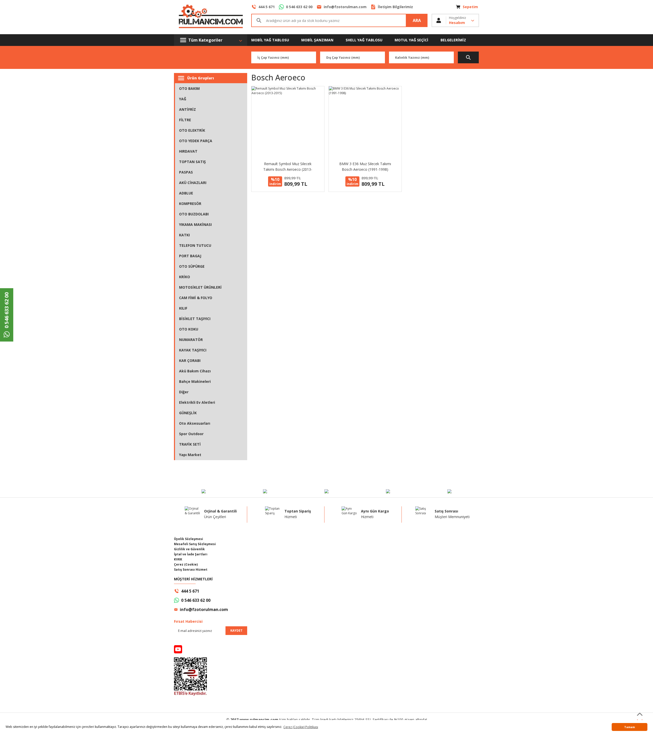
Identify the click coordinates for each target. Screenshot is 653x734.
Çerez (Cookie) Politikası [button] (300, 727)
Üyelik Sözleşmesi (188, 539)
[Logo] (210, 17)
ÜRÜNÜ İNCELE (288, 115)
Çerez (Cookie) (186, 564)
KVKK (178, 559)
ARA (417, 20)
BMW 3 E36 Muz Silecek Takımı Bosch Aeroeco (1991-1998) (365, 166)
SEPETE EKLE (288, 129)
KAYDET (236, 630)
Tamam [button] (629, 727)
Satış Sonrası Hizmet (190, 569)
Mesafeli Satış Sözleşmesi (195, 544)
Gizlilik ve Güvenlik (189, 549)
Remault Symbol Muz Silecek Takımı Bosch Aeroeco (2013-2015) (287, 166)
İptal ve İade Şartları (190, 554)
